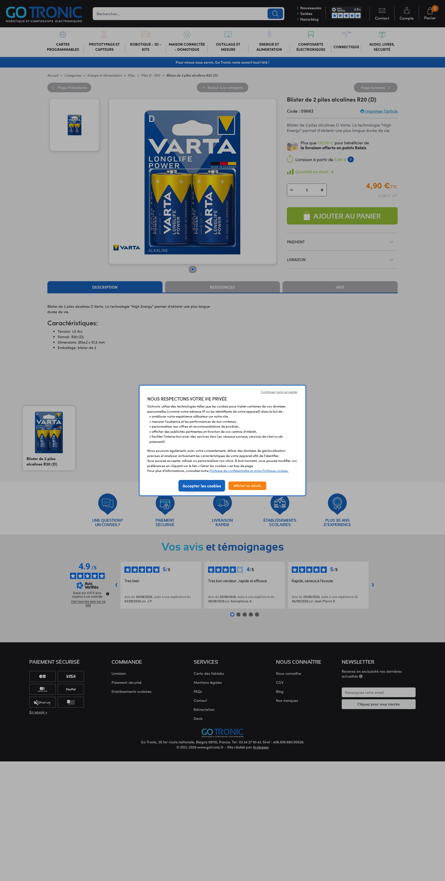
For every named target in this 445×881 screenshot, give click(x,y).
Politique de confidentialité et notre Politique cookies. (249, 470)
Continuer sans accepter (279, 391)
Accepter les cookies (202, 485)
